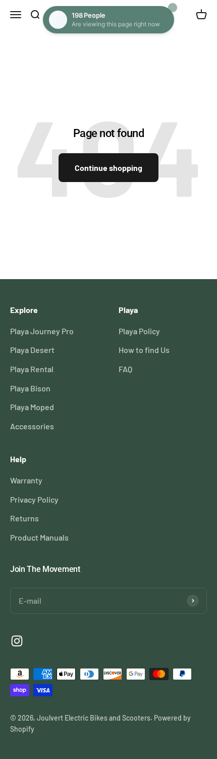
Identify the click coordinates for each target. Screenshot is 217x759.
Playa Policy (139, 331)
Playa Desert (32, 349)
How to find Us (144, 349)
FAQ (125, 369)
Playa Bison (30, 388)
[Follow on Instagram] (17, 641)
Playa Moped (32, 407)
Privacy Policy (34, 499)
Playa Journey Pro (42, 331)
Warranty (26, 480)
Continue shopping (108, 167)
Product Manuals (39, 537)
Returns (24, 518)
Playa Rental (31, 369)
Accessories (32, 426)
